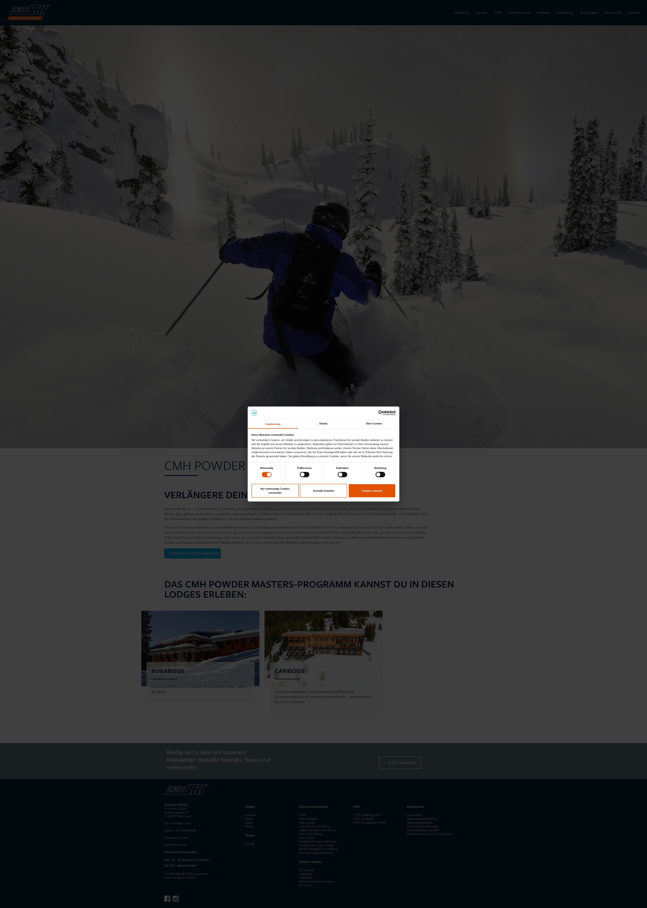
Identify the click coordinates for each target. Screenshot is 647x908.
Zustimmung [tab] (273, 424)
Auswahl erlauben (323, 490)
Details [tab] (323, 423)
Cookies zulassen (372, 490)
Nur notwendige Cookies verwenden (275, 490)
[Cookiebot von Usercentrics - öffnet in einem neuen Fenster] (381, 413)
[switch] (304, 474)
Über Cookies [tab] (374, 423)
